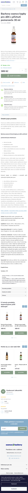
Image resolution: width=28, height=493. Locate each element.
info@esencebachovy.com (15, 456)
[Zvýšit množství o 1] (26, 69)
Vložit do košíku (15, 76)
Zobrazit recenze (9, 394)
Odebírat (22, 428)
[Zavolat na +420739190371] (17, 2)
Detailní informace (10, 60)
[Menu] (26, 2)
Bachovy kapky (9, 473)
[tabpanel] (7, 322)
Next (26, 306)
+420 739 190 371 (15, 458)
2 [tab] (13, 337)
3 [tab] (14, 337)
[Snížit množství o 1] (26, 71)
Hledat (24, 5)
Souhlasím (14, 489)
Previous (23, 306)
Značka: (8, 85)
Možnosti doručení (7, 67)
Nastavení (14, 484)
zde (19, 480)
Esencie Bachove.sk (18, 473)
